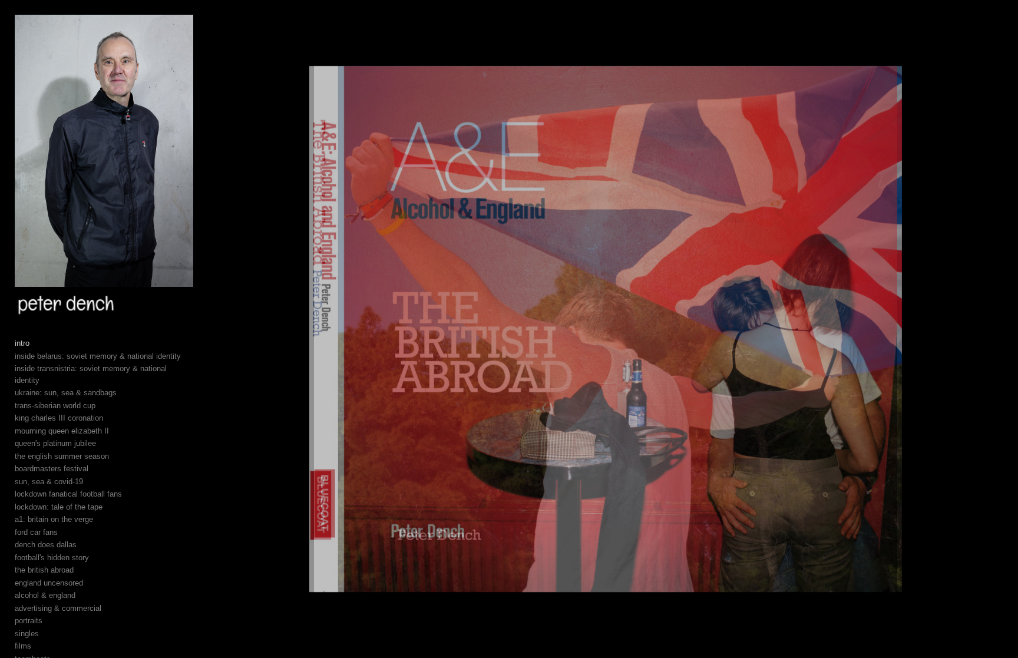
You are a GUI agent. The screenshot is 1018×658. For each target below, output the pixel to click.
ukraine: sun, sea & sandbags (66, 392)
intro (22, 343)
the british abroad (44, 570)
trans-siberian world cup (55, 405)
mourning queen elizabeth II (62, 430)
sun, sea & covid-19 (49, 481)
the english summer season (62, 456)
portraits (28, 620)
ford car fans (36, 532)
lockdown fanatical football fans (68, 494)
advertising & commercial (58, 608)
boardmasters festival (51, 468)
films (23, 646)
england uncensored (49, 582)
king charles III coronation (59, 418)
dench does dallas (46, 544)
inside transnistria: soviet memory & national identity (91, 374)
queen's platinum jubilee (55, 443)
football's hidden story (52, 557)
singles (27, 633)
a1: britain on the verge (54, 519)
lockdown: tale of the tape (59, 506)
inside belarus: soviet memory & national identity (98, 356)
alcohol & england (45, 595)
